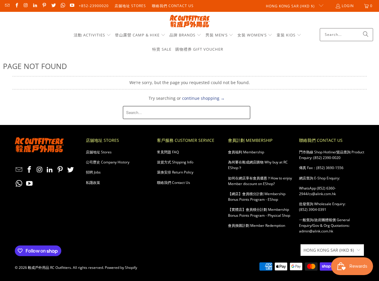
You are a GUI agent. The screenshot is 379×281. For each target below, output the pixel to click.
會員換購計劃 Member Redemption (256, 225)
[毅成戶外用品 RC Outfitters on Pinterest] (43, 5)
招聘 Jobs (93, 172)
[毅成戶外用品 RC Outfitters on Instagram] (25, 5)
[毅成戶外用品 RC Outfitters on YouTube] (71, 5)
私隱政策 (93, 182)
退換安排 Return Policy (175, 172)
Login (348, 5)
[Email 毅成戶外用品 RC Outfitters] (6, 5)
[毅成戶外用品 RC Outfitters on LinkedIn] (34, 5)
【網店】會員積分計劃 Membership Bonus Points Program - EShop (256, 196)
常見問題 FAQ (168, 152)
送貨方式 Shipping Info (175, 162)
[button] (92, 35)
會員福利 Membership (246, 152)
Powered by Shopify (121, 267)
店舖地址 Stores (130, 5)
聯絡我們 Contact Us (173, 5)
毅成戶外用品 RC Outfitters (49, 267)
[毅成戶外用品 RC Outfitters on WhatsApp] (62, 5)
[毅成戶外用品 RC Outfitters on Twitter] (53, 5)
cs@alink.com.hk (322, 193)
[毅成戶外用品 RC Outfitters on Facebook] (16, 5)
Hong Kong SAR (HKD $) (291, 6)
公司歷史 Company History (107, 162)
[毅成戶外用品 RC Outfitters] (190, 21)
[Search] (365, 34)
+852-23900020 (94, 5)
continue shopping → (203, 98)
